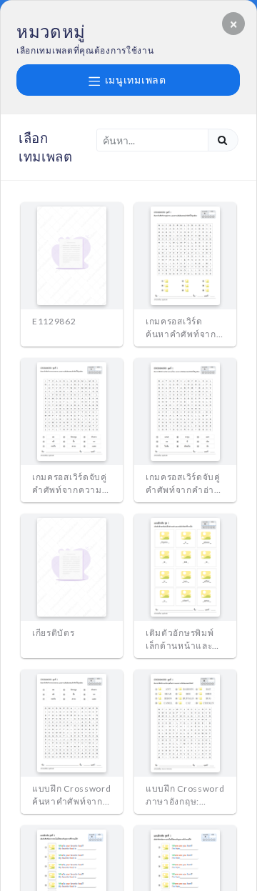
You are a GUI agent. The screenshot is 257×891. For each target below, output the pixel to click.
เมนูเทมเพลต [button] (134, 80)
